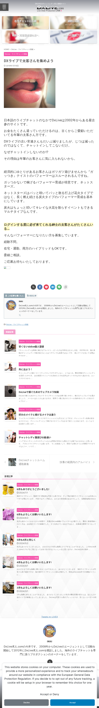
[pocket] (46, 287)
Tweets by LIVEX (49, 616)
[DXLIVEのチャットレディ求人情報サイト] (50, 9)
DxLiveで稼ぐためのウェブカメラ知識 (39, 392)
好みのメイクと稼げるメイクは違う (37, 414)
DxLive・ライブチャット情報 (17, 324)
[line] (59, 287)
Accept (72, 702)
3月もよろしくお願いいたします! (34, 587)
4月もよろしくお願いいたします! (34, 562)
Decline (26, 702)
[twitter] (33, 287)
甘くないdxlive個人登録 (31, 346)
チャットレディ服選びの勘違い (35, 437)
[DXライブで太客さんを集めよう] (52, 287)
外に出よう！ (26, 369)
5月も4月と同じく (26, 539)
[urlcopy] (65, 287)
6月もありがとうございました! (33, 489)
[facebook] (39, 287)
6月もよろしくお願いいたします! (34, 514)
